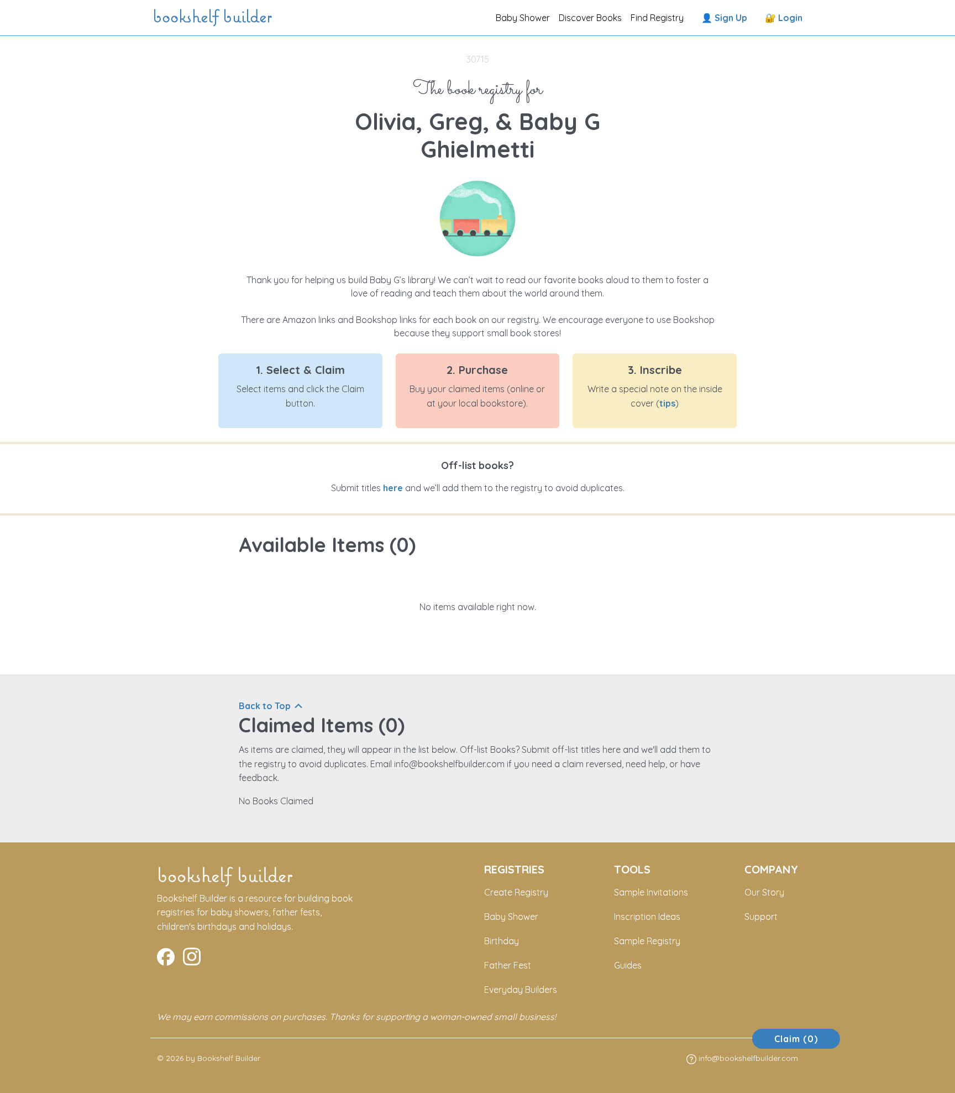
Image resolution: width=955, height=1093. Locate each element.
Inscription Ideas (647, 916)
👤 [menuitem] (724, 17)
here (393, 487)
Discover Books (590, 17)
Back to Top (265, 705)
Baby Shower (523, 17)
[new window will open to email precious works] (166, 955)
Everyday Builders (520, 989)
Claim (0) (796, 1038)
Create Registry (516, 892)
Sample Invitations (651, 892)
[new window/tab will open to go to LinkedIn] (192, 955)
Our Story (764, 892)
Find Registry (657, 17)
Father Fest (507, 965)
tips (667, 403)
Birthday (501, 940)
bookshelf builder (214, 18)
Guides (628, 965)
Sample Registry (647, 940)
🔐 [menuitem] (783, 17)
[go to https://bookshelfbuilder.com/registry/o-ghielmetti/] (477, 217)
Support (761, 916)
